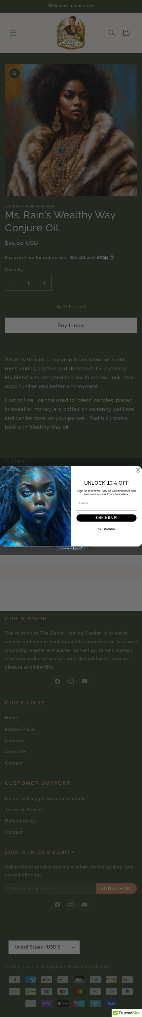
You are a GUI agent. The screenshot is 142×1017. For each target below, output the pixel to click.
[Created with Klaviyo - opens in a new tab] (71, 549)
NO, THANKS (106, 529)
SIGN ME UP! (106, 517)
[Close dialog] (138, 470)
